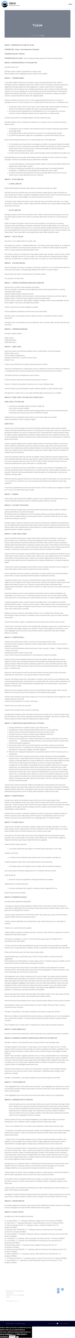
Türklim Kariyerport (47, 1290)
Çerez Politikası (64, 1323)
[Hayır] (17, 1337)
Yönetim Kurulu (36, 1293)
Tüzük (33, 1302)
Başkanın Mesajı (34, 1297)
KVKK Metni (52, 1323)
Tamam (12, 1336)
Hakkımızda (35, 1289)
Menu (70, 4)
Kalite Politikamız (34, 1307)
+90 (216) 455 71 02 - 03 (12, 1301)
